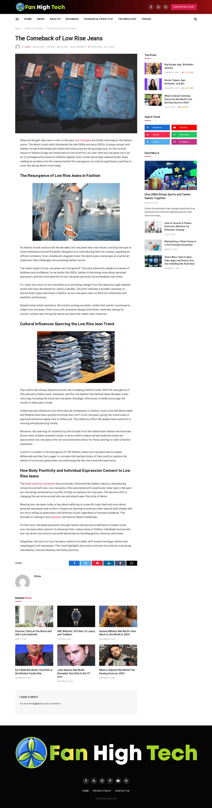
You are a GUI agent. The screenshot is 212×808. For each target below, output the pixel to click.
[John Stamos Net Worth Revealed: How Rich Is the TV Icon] (76, 655)
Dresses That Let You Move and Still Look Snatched (33, 633)
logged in (36, 703)
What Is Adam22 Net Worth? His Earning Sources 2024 (117, 672)
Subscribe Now (184, 7)
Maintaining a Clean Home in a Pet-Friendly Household (180, 243)
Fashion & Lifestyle (98, 19)
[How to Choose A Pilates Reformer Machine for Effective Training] (153, 227)
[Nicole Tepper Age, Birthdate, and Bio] (153, 84)
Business (72, 19)
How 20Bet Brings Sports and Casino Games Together (168, 196)
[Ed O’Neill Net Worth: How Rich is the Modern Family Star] (34, 655)
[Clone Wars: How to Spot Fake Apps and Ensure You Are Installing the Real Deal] (153, 261)
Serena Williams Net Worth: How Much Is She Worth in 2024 (117, 633)
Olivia (27, 47)
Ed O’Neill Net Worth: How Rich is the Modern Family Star (33, 672)
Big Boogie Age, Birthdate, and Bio (179, 66)
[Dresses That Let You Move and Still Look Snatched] (34, 616)
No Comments (79, 47)
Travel (147, 19)
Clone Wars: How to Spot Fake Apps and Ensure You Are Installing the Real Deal (179, 260)
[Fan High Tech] (40, 7)
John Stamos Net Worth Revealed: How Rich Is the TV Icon (73, 673)
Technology (127, 19)
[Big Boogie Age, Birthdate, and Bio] (153, 68)
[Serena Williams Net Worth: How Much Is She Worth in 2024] (118, 616)
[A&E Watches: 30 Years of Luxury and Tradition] (76, 616)
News (41, 19)
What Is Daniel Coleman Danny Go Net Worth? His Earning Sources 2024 (178, 99)
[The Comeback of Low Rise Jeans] (76, 93)
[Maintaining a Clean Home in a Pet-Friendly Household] (153, 245)
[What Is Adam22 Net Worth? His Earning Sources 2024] (118, 655)
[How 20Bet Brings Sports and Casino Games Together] (171, 175)
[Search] (195, 19)
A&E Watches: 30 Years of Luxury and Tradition (76, 633)
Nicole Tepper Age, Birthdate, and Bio (175, 82)
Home (28, 19)
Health (55, 19)
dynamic (56, 517)
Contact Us (122, 791)
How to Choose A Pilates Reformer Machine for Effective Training (178, 226)
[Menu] (17, 19)
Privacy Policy (102, 791)
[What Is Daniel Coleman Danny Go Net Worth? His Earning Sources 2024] (153, 100)
